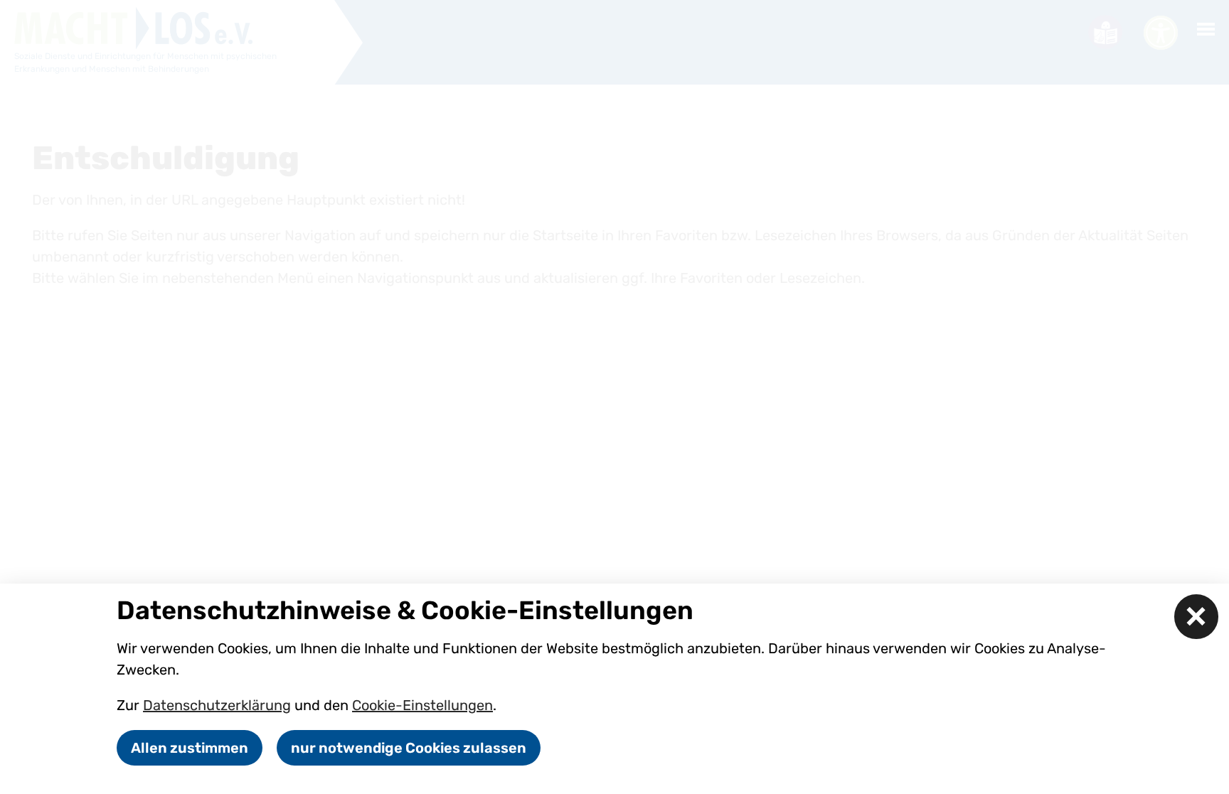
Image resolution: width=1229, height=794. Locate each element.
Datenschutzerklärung (217, 705)
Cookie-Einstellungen (422, 705)
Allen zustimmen (189, 747)
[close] (1196, 616)
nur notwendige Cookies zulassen (408, 747)
